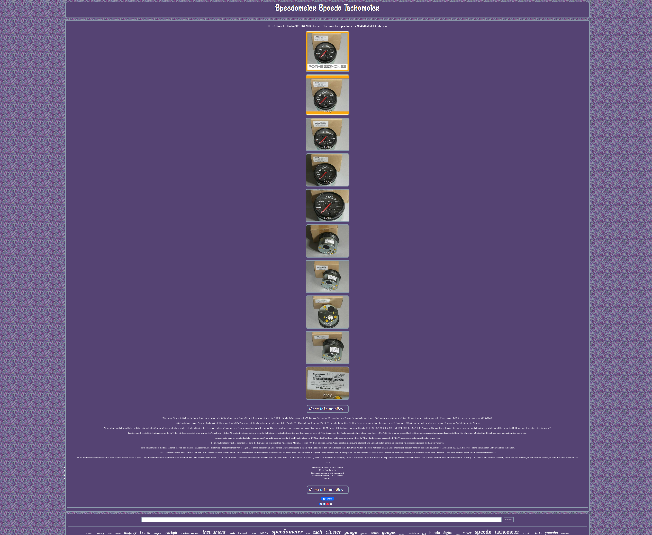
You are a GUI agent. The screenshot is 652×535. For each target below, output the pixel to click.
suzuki (526, 533)
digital (448, 533)
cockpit (171, 533)
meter (467, 533)
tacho (145, 532)
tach (317, 532)
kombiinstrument (189, 533)
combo (401, 534)
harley (100, 533)
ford (424, 534)
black (264, 533)
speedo (483, 532)
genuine (364, 533)
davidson (413, 533)
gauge (351, 532)
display (130, 532)
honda (434, 532)
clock (457, 534)
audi (110, 533)
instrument (214, 532)
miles (118, 533)
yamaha (551, 532)
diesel (89, 533)
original (158, 533)
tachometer (507, 532)
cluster (333, 532)
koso (254, 534)
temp (375, 533)
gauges (389, 532)
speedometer (287, 531)
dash (232, 533)
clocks (538, 533)
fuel (308, 533)
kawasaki (243, 533)
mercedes (565, 533)
